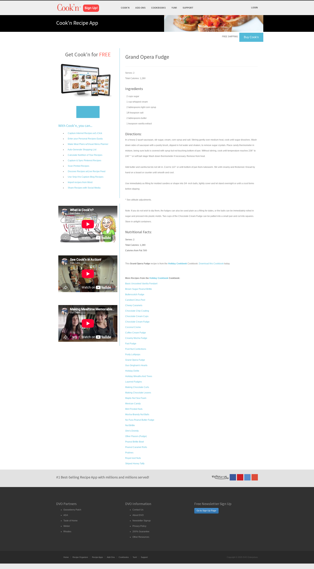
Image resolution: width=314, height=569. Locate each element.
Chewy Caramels (133, 305)
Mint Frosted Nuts (133, 409)
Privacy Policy (139, 526)
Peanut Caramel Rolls (136, 447)
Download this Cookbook (211, 263)
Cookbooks (158, 8)
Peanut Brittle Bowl (134, 441)
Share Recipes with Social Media (83, 188)
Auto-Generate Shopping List (81, 149)
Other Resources (140, 537)
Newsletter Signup (141, 520)
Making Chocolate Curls (137, 387)
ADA (65, 515)
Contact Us (137, 509)
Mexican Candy (133, 403)
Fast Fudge (130, 343)
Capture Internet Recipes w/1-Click (84, 133)
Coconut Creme (133, 327)
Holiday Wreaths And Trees (138, 376)
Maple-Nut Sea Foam (135, 398)
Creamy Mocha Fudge (136, 338)
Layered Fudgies (133, 381)
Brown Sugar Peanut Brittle (138, 289)
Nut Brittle (130, 425)
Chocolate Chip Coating (137, 311)
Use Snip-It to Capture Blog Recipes (85, 177)
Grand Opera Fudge (135, 360)
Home (66, 557)
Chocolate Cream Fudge (137, 321)
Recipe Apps (97, 557)
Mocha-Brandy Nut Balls (137, 414)
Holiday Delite (132, 371)
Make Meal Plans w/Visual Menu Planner (87, 144)
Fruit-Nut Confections (135, 349)
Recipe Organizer (80, 557)
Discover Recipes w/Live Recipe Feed (86, 171)
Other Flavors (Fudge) (136, 436)
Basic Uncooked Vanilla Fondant (141, 283)
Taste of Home (70, 520)
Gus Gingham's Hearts (136, 365)
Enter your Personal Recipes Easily (85, 138)
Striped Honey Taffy (134, 463)
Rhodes (67, 531)
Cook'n (125, 8)
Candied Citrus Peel (135, 300)
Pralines (129, 452)
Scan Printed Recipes (78, 166)
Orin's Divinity (132, 431)
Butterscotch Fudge (134, 294)
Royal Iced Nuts (133, 458)
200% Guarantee (140, 531)
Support (188, 8)
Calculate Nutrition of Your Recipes (84, 155)
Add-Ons (140, 8)
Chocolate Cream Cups (136, 316)
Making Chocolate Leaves (138, 392)
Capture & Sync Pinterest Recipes (84, 160)
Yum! (174, 8)
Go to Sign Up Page (206, 510)
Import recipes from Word (79, 182)
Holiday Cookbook (158, 278)
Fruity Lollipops (132, 354)
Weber (66, 526)
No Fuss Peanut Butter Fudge (139, 420)
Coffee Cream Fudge (135, 332)
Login (254, 7)
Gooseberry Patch (72, 509)
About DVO (138, 515)
